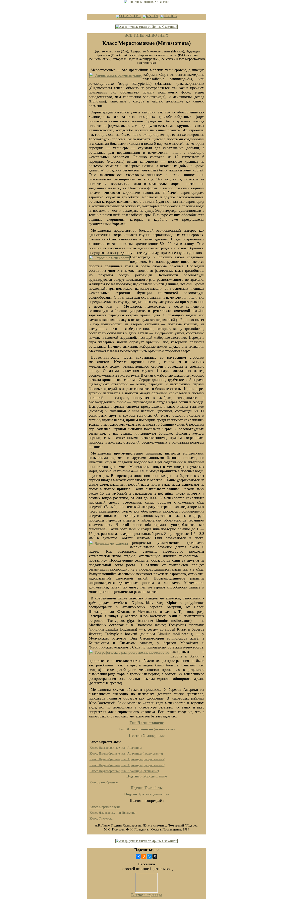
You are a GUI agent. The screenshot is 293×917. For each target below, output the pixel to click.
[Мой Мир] (149, 856)
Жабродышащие (146, 776)
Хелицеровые (146, 735)
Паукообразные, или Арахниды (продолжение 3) (127, 765)
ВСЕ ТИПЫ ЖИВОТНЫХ (146, 35)
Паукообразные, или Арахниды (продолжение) (126, 753)
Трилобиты (147, 788)
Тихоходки (101, 818)
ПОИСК (170, 16)
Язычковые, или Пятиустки (113, 812)
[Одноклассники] (143, 856)
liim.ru (146, 909)
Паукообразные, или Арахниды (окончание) (124, 771)
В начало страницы (146, 895)
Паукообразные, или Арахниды (115, 747)
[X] (154, 856)
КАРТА (152, 16)
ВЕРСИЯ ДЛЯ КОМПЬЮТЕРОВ (107, 5)
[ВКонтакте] (138, 856)
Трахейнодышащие (146, 794)
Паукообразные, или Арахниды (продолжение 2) (127, 759)
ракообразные (103, 782)
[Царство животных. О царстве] (146, 1)
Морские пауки (104, 807)
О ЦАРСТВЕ (130, 16)
